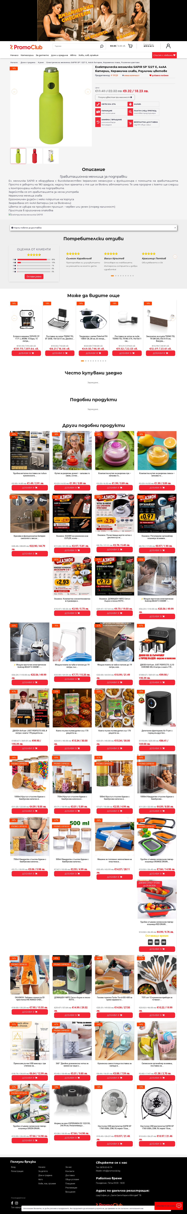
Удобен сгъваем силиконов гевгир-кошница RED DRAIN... (157, 923)
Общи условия (72, 1179)
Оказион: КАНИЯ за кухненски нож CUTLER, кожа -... (72, 537)
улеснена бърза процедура (112, 122)
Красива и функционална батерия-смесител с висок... (30, 537)
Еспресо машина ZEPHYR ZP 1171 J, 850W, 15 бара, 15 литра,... (26, 338)
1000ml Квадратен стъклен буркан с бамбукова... (157, 798)
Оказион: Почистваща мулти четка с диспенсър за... (114, 536)
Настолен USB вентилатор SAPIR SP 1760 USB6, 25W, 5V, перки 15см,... (114, 1127)
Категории (27, 55)
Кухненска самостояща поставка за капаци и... (115, 1064)
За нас (68, 1167)
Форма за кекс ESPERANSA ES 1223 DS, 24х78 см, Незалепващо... (72, 1124)
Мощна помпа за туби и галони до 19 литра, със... (72, 666)
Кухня (41, 62)
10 (105, 360)
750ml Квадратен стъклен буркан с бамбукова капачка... (29, 860)
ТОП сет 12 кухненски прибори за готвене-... (157, 998)
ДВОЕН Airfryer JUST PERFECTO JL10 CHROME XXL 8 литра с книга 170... (157, 666)
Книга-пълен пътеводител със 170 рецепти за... (72, 732)
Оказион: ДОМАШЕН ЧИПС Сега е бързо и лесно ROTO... (114, 600)
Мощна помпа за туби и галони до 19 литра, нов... (114, 666)
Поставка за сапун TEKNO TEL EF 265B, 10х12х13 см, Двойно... (59, 337)
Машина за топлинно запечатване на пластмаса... (114, 860)
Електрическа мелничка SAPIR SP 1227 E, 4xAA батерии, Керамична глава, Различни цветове (93, 62)
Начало (14, 55)
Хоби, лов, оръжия (88, 55)
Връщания (70, 1192)
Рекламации (71, 1187)
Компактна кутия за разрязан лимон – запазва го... (157, 474)
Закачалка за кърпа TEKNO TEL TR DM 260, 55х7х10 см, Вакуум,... (160, 338)
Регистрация (17, 1171)
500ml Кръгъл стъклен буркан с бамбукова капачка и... (115, 798)
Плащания (70, 1183)
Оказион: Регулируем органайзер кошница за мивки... (157, 537)
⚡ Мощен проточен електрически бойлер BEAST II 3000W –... (157, 600)
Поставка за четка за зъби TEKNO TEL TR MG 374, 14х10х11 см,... (127, 338)
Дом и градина (59, 55)
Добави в (25, 353)
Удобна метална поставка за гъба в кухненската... (29, 474)
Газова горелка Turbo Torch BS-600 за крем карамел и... (114, 998)
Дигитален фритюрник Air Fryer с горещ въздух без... (157, 732)
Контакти (69, 1171)
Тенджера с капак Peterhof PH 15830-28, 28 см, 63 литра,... (93, 337)
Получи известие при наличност (114, 97)
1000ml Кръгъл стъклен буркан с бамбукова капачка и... (29, 798)
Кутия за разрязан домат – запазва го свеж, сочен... (72, 474)
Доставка (70, 1175)
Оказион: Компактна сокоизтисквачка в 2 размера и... (72, 600)
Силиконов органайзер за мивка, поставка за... (157, 1064)
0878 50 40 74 (106, 1167)
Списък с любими (163, 55)
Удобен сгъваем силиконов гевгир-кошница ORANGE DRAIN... (157, 860)
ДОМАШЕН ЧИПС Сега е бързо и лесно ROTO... (72, 998)
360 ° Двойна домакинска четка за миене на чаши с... (72, 1064)
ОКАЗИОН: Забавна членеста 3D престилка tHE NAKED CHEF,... (29, 998)
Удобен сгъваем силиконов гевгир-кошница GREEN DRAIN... (29, 1127)
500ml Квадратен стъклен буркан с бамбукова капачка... (72, 860)
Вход (13, 1167)
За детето (42, 55)
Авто (73, 55)
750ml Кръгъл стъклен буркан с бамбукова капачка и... (72, 798)
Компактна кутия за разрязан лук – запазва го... (114, 474)
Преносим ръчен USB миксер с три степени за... (30, 1064)
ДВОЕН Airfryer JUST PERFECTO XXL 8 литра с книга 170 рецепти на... (29, 732)
